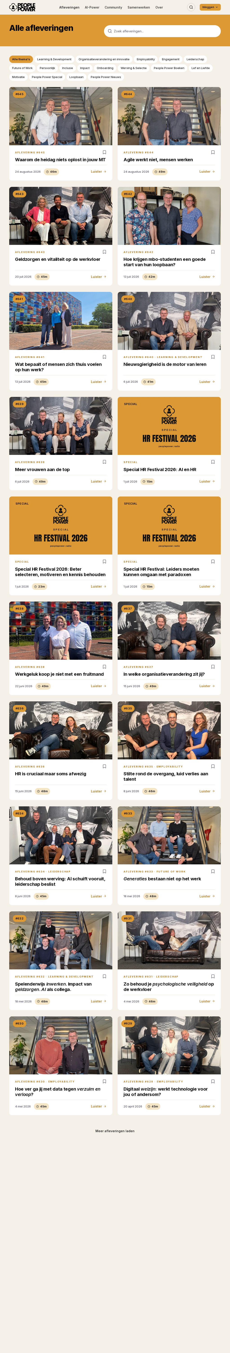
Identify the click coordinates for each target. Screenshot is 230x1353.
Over (159, 7)
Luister (96, 171)
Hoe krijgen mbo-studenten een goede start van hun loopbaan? (165, 262)
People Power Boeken (169, 68)
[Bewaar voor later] (104, 152)
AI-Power (92, 7)
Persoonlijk (47, 68)
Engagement (170, 59)
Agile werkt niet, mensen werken (158, 159)
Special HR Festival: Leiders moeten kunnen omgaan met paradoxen (161, 571)
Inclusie (67, 68)
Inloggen (208, 7)
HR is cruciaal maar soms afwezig (50, 773)
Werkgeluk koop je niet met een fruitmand (59, 674)
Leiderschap (195, 59)
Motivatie (18, 77)
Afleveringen (69, 7)
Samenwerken (139, 7)
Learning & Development (54, 59)
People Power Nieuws (106, 77)
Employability (146, 59)
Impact (85, 68)
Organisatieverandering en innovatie (104, 59)
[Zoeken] (191, 7)
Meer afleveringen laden (115, 1131)
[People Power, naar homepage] (22, 7)
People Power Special (47, 77)
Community (113, 7)
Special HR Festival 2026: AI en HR (160, 469)
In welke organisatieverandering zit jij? (164, 674)
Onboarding (105, 68)
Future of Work (22, 68)
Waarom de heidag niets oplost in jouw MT (60, 159)
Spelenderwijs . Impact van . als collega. (53, 986)
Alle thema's (21, 59)
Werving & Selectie (134, 68)
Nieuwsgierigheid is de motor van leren (165, 364)
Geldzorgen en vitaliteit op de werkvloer (57, 259)
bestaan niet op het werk (162, 878)
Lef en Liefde (201, 68)
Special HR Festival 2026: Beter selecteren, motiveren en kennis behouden (60, 571)
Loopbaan (76, 77)
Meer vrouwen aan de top (42, 469)
